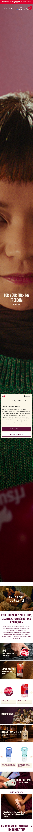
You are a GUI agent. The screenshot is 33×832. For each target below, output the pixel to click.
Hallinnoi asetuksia (15, 434)
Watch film (16, 304)
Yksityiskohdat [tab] (16, 401)
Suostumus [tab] (5, 401)
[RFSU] (28, 8)
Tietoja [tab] (27, 401)
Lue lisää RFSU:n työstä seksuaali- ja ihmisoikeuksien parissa (16, 2)
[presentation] (1, 692)
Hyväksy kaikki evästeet (16, 429)
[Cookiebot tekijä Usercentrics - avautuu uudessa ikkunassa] (24, 396)
